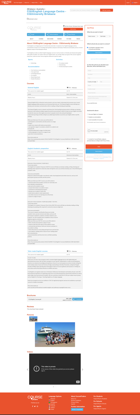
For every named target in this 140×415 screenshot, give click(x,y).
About (31, 38)
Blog (41, 2)
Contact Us (102, 158)
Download (78, 299)
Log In (128, 2)
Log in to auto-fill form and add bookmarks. (99, 58)
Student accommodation (95, 117)
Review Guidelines (76, 400)
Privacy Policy (105, 157)
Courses (41, 38)
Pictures (69, 38)
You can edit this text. (92, 103)
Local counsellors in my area (95, 119)
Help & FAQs (95, 158)
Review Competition (77, 409)
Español (52, 404)
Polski (52, 409)
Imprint (73, 404)
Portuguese (53, 402)
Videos (78, 38)
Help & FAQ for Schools (100, 403)
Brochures (50, 38)
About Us (26, 2)
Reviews (59, 38)
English (135, 2)
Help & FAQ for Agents (100, 408)
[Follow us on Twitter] (35, 406)
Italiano (52, 407)
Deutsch (52, 398)
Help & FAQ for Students (100, 398)
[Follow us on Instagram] (37, 406)
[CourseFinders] (7, 2)
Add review (73, 29)
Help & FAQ (35, 2)
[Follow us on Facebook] (32, 406)
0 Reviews (74, 87)
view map (80, 26)
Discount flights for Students (96, 114)
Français (52, 406)
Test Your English (18, 2)
